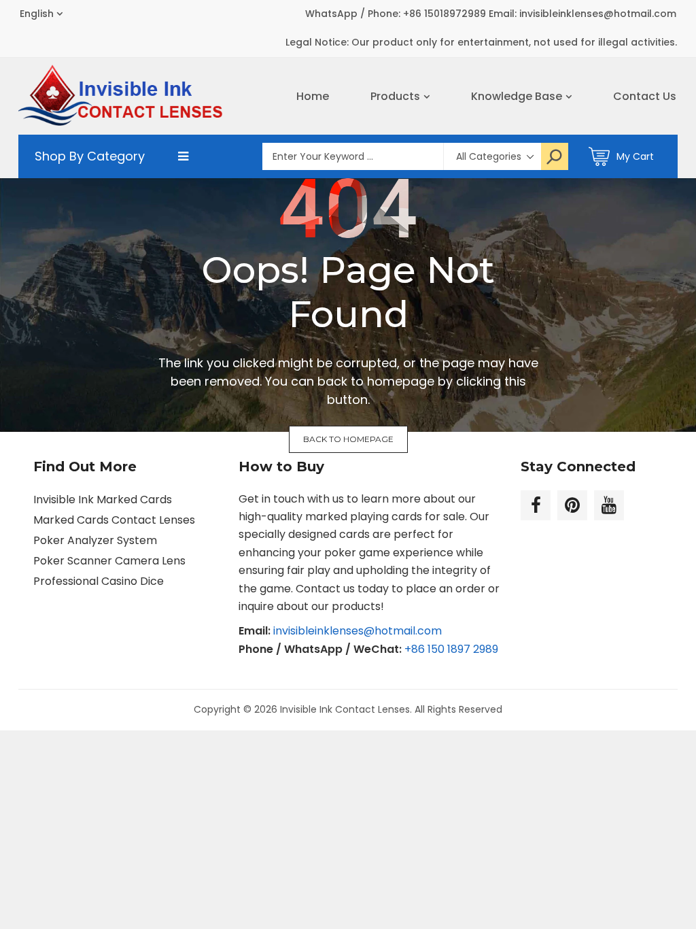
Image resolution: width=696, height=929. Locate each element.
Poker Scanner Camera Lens (109, 561)
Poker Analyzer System (95, 540)
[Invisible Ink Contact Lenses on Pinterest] (572, 505)
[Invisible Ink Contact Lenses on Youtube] (609, 505)
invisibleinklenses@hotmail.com (357, 631)
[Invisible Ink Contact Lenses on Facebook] (536, 505)
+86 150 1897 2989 (451, 649)
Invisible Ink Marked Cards (102, 499)
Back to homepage (348, 439)
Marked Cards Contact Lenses (114, 520)
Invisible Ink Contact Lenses (345, 709)
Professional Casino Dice (98, 581)
